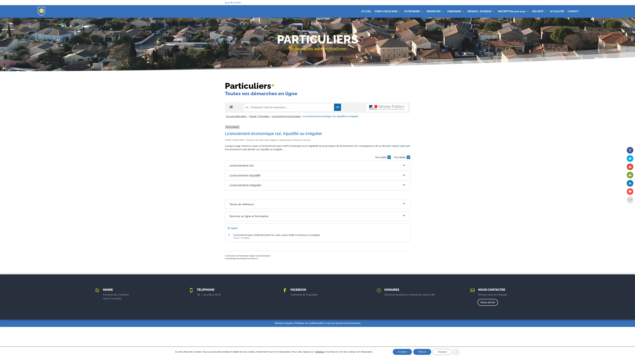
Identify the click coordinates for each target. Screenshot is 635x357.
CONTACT (573, 11)
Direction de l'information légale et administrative (249, 256)
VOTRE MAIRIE (412, 11)
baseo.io (254, 258)
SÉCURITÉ (537, 11)
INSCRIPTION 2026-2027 (512, 11)
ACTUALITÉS (557, 11)
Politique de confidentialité (309, 323)
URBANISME (454, 11)
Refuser (422, 351)
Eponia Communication (348, 323)
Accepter (402, 351)
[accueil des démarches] (231, 107)
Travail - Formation (259, 116)
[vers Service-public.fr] (387, 108)
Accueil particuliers (236, 116)
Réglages (442, 351)
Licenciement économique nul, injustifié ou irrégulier (331, 116)
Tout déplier (400, 157)
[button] (317, 166)
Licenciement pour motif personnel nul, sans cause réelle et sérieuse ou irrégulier (276, 235)
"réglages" (319, 351)
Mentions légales (284, 323)
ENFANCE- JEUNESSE (479, 11)
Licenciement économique (286, 116)
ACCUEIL (366, 11)
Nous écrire (488, 302)
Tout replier (381, 157)
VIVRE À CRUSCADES (386, 11)
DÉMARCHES (433, 11)
